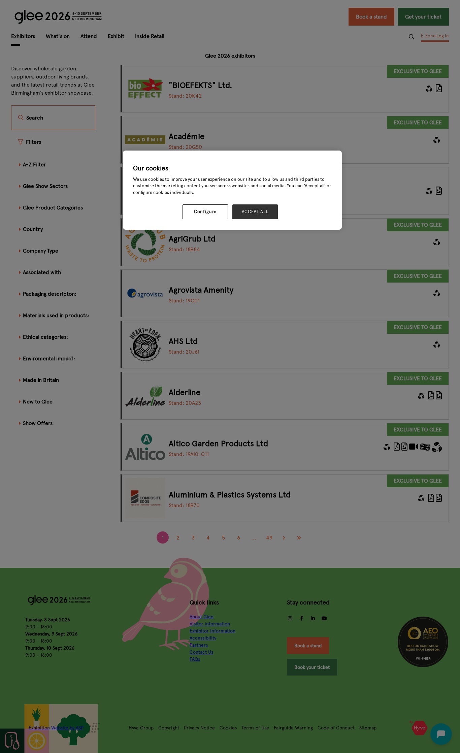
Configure (205, 212)
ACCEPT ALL (255, 212)
